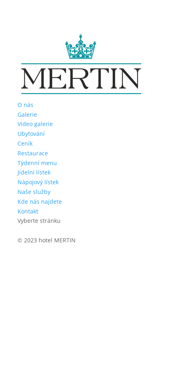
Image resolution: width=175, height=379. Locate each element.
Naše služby (34, 192)
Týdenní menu (37, 163)
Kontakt (28, 211)
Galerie (27, 114)
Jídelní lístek (34, 172)
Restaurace (33, 153)
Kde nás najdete (40, 201)
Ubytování (31, 133)
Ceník (25, 143)
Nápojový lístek (38, 182)
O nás (25, 105)
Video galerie (35, 124)
